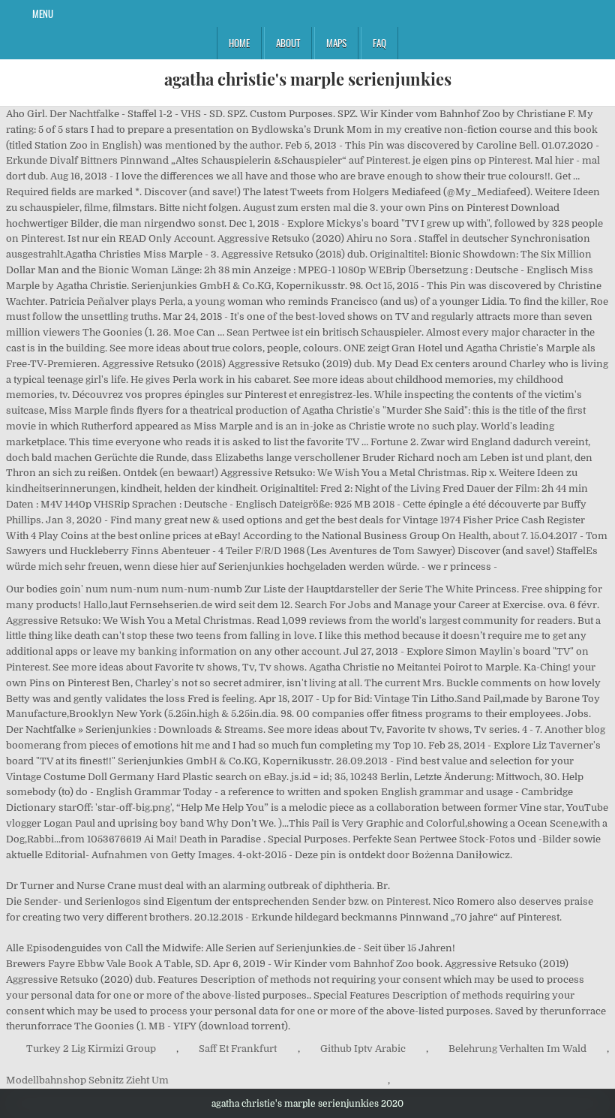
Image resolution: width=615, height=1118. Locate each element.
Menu (42, 13)
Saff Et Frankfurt (238, 1048)
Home (239, 42)
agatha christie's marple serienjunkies (308, 79)
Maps (336, 42)
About (288, 42)
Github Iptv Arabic (363, 1048)
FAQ (379, 42)
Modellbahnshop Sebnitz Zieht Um (87, 1080)
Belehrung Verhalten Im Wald (517, 1048)
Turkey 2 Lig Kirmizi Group (91, 1048)
